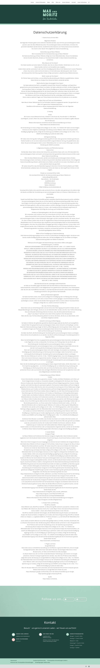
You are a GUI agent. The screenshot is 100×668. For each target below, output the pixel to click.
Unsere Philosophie (40, 2)
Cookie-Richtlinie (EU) (39, 660)
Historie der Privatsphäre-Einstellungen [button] (21, 662)
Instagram (81, 599)
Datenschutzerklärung (25, 660)
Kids (53, 2)
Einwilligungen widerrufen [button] (42, 662)
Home (32, 2)
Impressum (13, 660)
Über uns (58, 2)
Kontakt (74, 2)
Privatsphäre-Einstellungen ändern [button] (57, 660)
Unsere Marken (66, 2)
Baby (48, 2)
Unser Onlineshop (82, 2)
